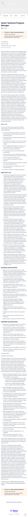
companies (5, 15)
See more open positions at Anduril (14, 502)
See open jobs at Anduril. (9, 34)
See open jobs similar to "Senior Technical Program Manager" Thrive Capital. (13, 36)
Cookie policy (17, 514)
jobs (11, 15)
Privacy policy (11, 514)
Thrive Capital (11, 4)
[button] (25, 514)
